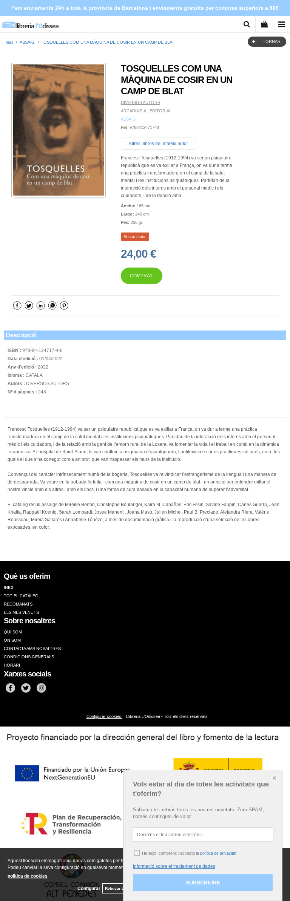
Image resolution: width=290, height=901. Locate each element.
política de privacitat (218, 853)
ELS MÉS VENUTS (21, 612)
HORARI (12, 665)
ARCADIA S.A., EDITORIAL (146, 111)
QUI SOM (13, 632)
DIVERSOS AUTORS (140, 102)
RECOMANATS (18, 604)
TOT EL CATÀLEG (21, 596)
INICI (8, 587)
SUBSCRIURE (203, 883)
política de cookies (28, 876)
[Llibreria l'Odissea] (30, 22)
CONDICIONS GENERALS (29, 657)
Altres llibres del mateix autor (158, 143)
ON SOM (12, 640)
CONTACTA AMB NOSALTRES (32, 648)
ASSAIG (128, 119)
